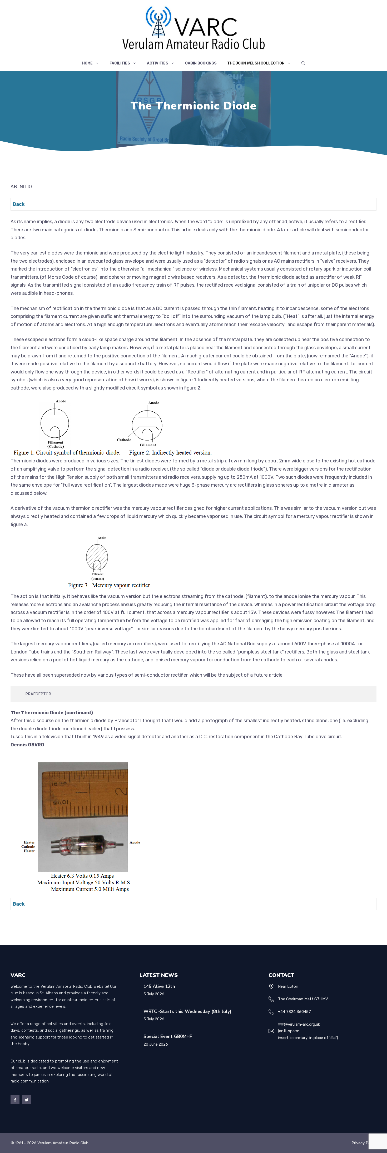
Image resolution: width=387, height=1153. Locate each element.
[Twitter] (26, 1099)
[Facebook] (15, 1099)
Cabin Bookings (201, 63)
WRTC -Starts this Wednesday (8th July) (187, 1012)
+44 (281, 1011)
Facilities (120, 63)
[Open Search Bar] (303, 63)
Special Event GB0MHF (167, 1037)
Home (87, 63)
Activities (157, 63)
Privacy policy (363, 1143)
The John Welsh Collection (256, 63)
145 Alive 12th (159, 987)
